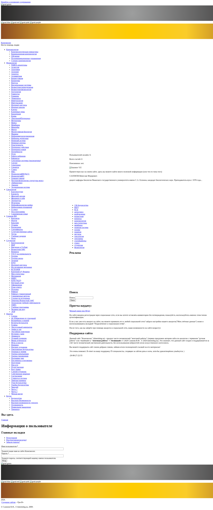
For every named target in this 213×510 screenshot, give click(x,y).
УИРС (14, 305)
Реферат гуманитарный (21, 294)
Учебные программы (20, 307)
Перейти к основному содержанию (16, 2)
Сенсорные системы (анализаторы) (26, 161)
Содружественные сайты (21, 232)
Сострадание (16, 376)
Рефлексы (15, 158)
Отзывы (14, 225)
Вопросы (15, 252)
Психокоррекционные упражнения (26, 58)
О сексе (14, 209)
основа (77, 230)
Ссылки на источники (20, 298)
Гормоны (15, 96)
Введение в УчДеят (19, 247)
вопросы (78, 219)
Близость (15, 194)
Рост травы (16, 369)
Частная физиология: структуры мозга (27, 181)
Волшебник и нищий (20, 320)
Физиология (11, 63)
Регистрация (11, 438)
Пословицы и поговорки (21, 360)
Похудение (15, 363)
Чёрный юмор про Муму (79, 311)
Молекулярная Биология (21, 132)
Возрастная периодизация (22, 87)
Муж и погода (17, 343)
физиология (79, 247)
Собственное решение (20, 374)
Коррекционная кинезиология (24, 54)
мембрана (78, 225)
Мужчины (15, 203)
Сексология (11, 189)
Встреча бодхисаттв (19, 323)
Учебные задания (18, 236)
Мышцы (14, 134)
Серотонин (16, 165)
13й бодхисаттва (81, 205)
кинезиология (80, 221)
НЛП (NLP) (16, 280)
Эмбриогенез (16, 183)
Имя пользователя (9, 446)
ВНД (76, 207)
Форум (14, 221)
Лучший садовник (19, 338)
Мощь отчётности (18, 340)
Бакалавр (15, 223)
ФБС (13, 172)
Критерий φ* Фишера (20, 272)
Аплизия (15, 72)
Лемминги (15, 336)
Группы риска (17, 258)
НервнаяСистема (18, 141)
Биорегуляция (17, 78)
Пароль (5, 453)
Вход (16, 440)
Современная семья (19, 214)
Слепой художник (18, 372)
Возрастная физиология (21, 89)
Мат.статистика (17, 274)
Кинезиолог (6, 43)
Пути (13, 154)
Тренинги (15, 409)
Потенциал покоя (18, 149)
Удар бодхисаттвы (19, 383)
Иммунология (17, 101)
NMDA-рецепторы (19, 65)
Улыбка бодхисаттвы (20, 385)
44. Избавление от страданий (23, 318)
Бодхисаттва (16, 398)
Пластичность (17, 145)
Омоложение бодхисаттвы (22, 349)
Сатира (14, 316)
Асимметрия (16, 76)
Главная (4, 420)
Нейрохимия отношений (21, 207)
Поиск (72, 298)
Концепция (16, 114)
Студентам (10, 241)
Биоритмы (15, 81)
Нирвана (15, 345)
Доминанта (16, 98)
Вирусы (14, 83)
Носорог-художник (19, 347)
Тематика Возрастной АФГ (22, 300)
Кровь (13, 116)
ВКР (13, 245)
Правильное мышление (21, 407)
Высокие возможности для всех (24, 403)
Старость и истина (19, 378)
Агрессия (15, 67)
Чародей (14, 387)
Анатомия (15, 69)
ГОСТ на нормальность (21, 254)
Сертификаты (17, 229)
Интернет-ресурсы (19, 105)
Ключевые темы (18, 112)
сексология (79, 236)
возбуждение (79, 214)
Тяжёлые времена (18, 380)
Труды (14, 234)
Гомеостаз (15, 94)
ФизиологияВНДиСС (20, 174)
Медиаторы (16, 121)
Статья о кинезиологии (21, 61)
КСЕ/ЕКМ (15, 269)
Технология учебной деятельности (25, 303)
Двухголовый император (21, 327)
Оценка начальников (20, 354)
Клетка (14, 109)
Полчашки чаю (17, 358)
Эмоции (14, 185)
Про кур (14, 365)
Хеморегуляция (17, 178)
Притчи (9, 314)
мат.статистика (80, 223)
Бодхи (8, 396)
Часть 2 (14, 392)
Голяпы (14, 325)
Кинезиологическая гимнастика (24, 52)
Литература (16, 201)
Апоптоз (14, 74)
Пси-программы (18, 212)
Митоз (14, 129)
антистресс (79, 212)
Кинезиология (12, 49)
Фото (13, 238)
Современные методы (20, 296)
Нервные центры (18, 143)
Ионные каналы (18, 107)
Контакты (15, 218)
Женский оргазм (18, 196)
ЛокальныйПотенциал (20, 118)
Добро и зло (16, 329)
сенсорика (78, 239)
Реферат (14, 292)
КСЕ (76, 210)
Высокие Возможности (21, 400)
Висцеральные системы (21, 85)
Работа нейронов (18, 156)
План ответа (16, 287)
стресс (77, 243)
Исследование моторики (21, 267)
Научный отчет (17, 283)
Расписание (16, 227)
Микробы (15, 127)
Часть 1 (14, 389)
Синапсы (15, 167)
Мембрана (15, 125)
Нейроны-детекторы (19, 138)
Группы (14, 256)
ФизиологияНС (17, 176)
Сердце (14, 163)
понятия (77, 232)
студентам (78, 245)
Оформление (16, 285)
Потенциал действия (20, 147)
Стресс (14, 169)
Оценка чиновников (19, 356)
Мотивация (16, 276)
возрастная (78, 216)
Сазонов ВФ (11, 216)
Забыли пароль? (13, 442)
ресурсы (77, 234)
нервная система (81, 227)
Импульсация (17, 103)
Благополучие (17, 192)
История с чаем (17, 334)
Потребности (16, 152)
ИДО (13, 263)
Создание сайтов (8, 502)
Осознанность (17, 405)
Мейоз (14, 123)
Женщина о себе (18, 198)
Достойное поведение (20, 332)
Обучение (15, 56)
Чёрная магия (17, 394)
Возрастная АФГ (18, 249)
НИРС (14, 278)
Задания (14, 261)
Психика (15, 289)
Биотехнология (17, 243)
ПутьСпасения (17, 367)
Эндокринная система (20, 187)
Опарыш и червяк (18, 352)
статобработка (80, 241)
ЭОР (13, 312)
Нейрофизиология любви (22, 205)
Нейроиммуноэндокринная (22, 136)
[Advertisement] (87, 272)
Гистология (16, 92)
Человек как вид (18, 309)
